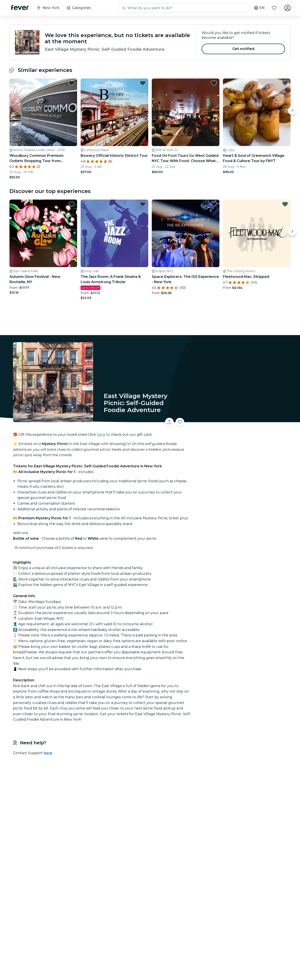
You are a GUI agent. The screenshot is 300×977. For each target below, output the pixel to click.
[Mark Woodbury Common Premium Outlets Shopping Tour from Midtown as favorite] (71, 83)
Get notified (243, 49)
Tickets (241, 419)
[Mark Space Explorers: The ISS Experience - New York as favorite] (214, 204)
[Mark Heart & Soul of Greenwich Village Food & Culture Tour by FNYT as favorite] (285, 83)
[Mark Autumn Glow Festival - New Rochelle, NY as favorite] (71, 204)
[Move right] (292, 110)
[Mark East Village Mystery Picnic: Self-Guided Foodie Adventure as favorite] (179, 422)
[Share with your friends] (169, 422)
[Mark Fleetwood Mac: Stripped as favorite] (285, 204)
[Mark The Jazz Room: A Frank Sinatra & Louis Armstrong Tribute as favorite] (143, 204)
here (101, 434)
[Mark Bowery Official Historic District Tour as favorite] (143, 83)
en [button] (262, 8)
